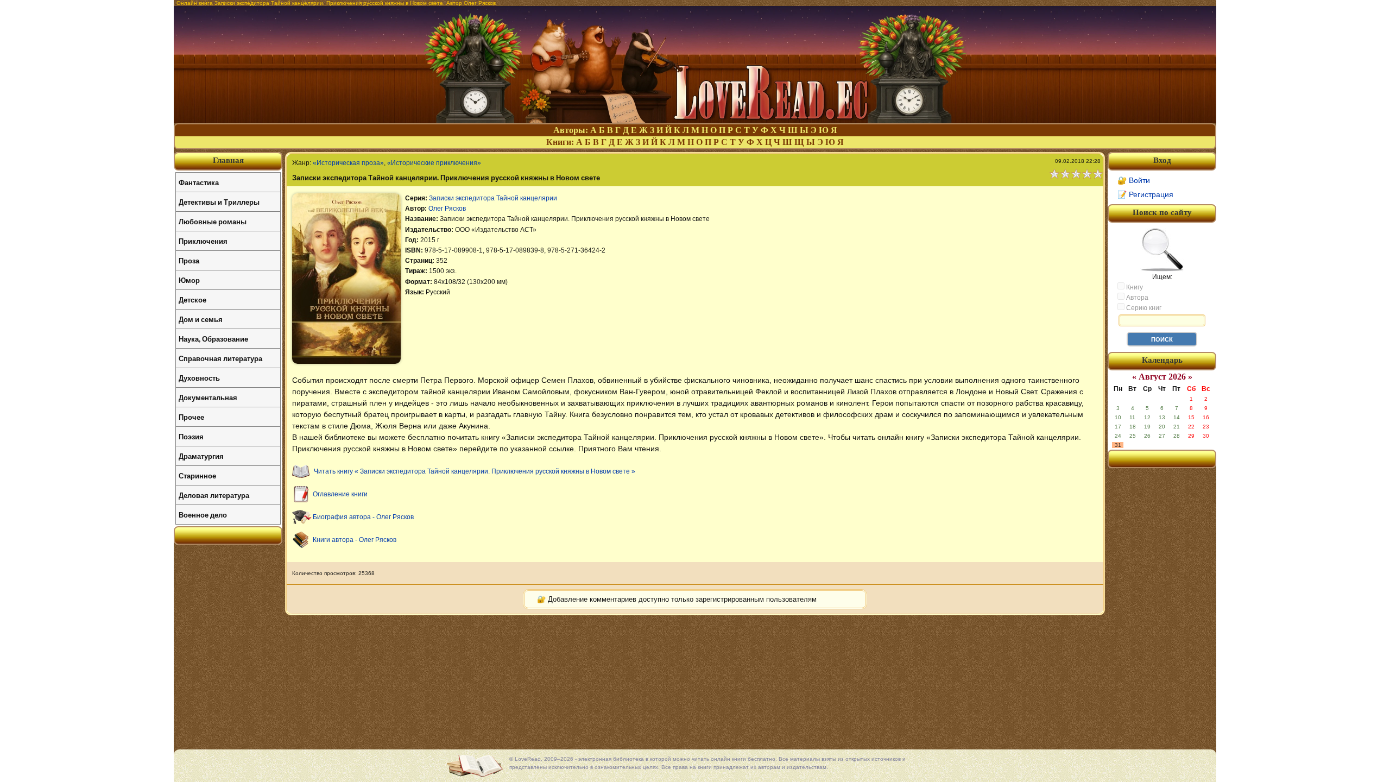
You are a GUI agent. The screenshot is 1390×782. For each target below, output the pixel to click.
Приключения (203, 241)
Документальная (208, 397)
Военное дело (203, 514)
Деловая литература (214, 495)
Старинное (197, 475)
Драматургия (201, 456)
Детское (192, 299)
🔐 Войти (1133, 180)
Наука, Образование (213, 338)
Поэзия (191, 436)
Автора (1136, 297)
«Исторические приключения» (434, 163)
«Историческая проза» (348, 163)
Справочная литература (220, 358)
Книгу (1133, 287)
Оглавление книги (340, 494)
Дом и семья (201, 319)
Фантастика (199, 182)
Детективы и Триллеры (219, 202)
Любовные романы (213, 221)
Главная (228, 160)
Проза (189, 260)
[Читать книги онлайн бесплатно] (695, 120)
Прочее (191, 417)
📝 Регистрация (1145, 194)
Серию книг (1142, 308)
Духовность (199, 378)
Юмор (189, 280)
